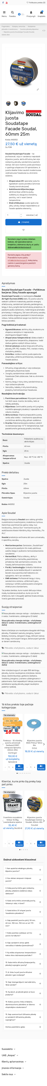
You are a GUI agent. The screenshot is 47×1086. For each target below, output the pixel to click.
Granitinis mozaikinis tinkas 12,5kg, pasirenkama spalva (12, 819)
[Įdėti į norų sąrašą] (11, 738)
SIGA (34, 748)
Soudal (34, 825)
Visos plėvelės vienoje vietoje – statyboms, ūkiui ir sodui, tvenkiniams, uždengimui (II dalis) (22, 623)
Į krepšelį (25, 222)
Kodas (7, 140)
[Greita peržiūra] (14, 738)
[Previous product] (43, 30)
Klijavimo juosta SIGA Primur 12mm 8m (34, 742)
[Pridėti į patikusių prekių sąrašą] (23, 230)
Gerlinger (12, 753)
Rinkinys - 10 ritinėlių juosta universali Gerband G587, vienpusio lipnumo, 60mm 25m (12, 745)
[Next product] (44, 30)
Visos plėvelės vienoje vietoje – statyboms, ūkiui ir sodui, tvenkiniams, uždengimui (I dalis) (22, 662)
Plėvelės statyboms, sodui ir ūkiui (22, 648)
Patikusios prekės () (37, 3)
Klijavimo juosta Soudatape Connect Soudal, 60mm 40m (34, 819)
